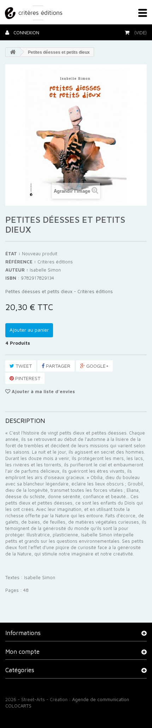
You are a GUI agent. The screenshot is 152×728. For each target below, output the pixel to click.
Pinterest (27, 378)
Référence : (20, 261)
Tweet (23, 366)
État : (13, 253)
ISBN (10, 278)
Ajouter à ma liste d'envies (42, 391)
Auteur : (16, 270)
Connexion (25, 32)
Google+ (97, 366)
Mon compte (22, 651)
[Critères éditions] (34, 11)
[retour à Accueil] (12, 52)
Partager (57, 366)
